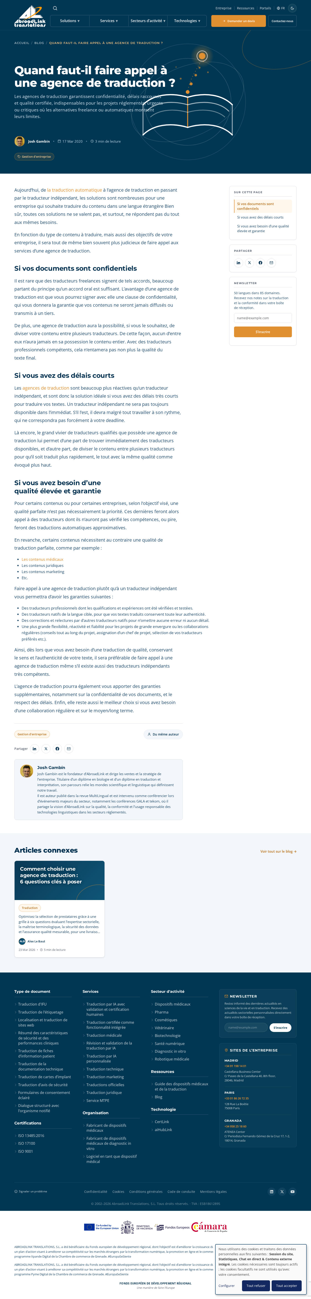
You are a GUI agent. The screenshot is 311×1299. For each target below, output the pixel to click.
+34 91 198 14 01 (235, 1066)
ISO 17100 (26, 1143)
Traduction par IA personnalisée (101, 1059)
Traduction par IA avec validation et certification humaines (108, 1009)
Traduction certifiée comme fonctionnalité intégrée (110, 1025)
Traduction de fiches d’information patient (36, 1053)
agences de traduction (46, 388)
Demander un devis (241, 21)
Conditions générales (146, 1191)
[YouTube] (292, 1192)
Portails (265, 8)
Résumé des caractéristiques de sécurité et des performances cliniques (43, 1038)
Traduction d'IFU (32, 1004)
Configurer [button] (227, 1286)
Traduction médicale (104, 1035)
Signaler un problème (33, 1191)
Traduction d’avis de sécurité (43, 1084)
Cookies (118, 1191)
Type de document (32, 991)
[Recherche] (55, 8)
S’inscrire (263, 331)
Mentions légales (213, 1191)
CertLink (162, 1121)
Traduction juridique (104, 1092)
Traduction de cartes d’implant (44, 1076)
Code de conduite (181, 1191)
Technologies (187, 20)
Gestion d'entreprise (36, 156)
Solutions (69, 20)
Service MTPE (98, 1100)
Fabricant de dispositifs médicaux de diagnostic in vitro (109, 1143)
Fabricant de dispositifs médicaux (106, 1128)
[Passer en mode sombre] (292, 8)
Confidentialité (95, 1191)
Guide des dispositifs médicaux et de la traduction (181, 1086)
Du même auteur (166, 734)
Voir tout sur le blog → (278, 851)
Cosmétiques (166, 1019)
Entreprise (224, 8)
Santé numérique (170, 1043)
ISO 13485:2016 (31, 1135)
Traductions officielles (105, 1084)
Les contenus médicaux (42, 559)
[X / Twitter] (282, 1192)
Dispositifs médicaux (172, 1004)
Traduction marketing (105, 1076)
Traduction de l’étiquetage (40, 1012)
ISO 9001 (25, 1151)
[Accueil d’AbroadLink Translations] (30, 16)
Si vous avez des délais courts (260, 217)
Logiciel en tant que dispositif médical (112, 1159)
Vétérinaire (164, 1027)
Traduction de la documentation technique (40, 1066)
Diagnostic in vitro (170, 1051)
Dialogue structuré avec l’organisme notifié (38, 1108)
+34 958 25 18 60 (235, 1126)
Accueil (21, 43)
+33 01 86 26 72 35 (236, 1098)
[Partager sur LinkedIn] (34, 748)
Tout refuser (256, 1286)
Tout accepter (286, 1286)
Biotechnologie (168, 1035)
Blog (39, 43)
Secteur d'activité (167, 991)
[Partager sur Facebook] (57, 748)
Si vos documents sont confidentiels (255, 206)
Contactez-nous (282, 21)
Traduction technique (105, 1069)
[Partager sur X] (46, 748)
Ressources (245, 8)
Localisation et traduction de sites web (42, 1022)
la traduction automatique (74, 190)
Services (109, 20)
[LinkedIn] (272, 1192)
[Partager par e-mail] (68, 748)
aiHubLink (163, 1129)
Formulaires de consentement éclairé (44, 1095)
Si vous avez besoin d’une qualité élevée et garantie (263, 228)
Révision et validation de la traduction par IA (109, 1046)
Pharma (161, 1012)
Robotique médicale (172, 1059)
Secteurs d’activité (148, 20)
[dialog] (260, 1269)
